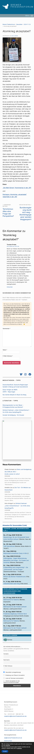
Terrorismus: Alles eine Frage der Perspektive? (8, 210)
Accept (5, 751)
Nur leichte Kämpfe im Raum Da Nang (14, 395)
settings (19, 748)
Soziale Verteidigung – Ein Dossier (13, 415)
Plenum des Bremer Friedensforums (14, 576)
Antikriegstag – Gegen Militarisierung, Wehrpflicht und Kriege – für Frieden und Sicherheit (16, 560)
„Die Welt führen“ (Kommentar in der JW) (17, 188)
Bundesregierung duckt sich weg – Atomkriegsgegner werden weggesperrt (25, 212)
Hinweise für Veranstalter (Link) (15, 525)
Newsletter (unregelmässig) (13, 672)
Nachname (6, 660)
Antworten (10, 287)
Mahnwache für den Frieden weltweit (14, 606)
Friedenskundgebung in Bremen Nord (15, 614)
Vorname (5, 654)
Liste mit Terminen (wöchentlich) (14, 678)
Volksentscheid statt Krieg (11, 583)
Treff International (9, 546)
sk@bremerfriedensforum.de (13, 738)
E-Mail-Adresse (8, 356)
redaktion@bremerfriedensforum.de (15, 716)
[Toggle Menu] (32, 15)
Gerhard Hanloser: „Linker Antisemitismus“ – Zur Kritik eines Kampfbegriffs (17, 506)
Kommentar (6, 328)
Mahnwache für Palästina (11, 599)
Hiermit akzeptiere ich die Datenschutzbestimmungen (11, 681)
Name (5, 350)
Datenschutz (8, 741)
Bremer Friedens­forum (22, 6)
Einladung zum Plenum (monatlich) (15, 675)
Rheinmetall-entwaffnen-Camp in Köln (15, 553)
